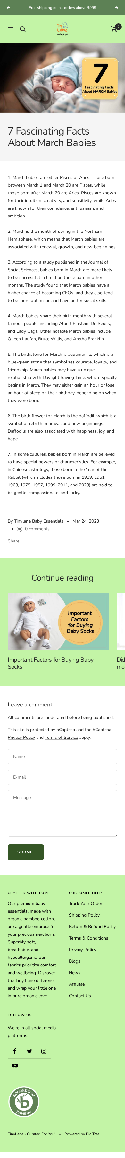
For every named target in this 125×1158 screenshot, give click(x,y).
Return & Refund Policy (92, 927)
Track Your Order (85, 904)
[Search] (23, 29)
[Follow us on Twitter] (29, 1051)
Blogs (74, 961)
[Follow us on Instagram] (44, 1051)
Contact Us (80, 996)
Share (13, 541)
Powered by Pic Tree (81, 1134)
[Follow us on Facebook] (15, 1051)
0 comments (37, 529)
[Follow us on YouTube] (15, 1065)
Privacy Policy (21, 737)
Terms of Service (61, 737)
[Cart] (114, 29)
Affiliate (77, 984)
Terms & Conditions (88, 938)
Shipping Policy (84, 915)
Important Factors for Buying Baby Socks (51, 663)
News (74, 973)
